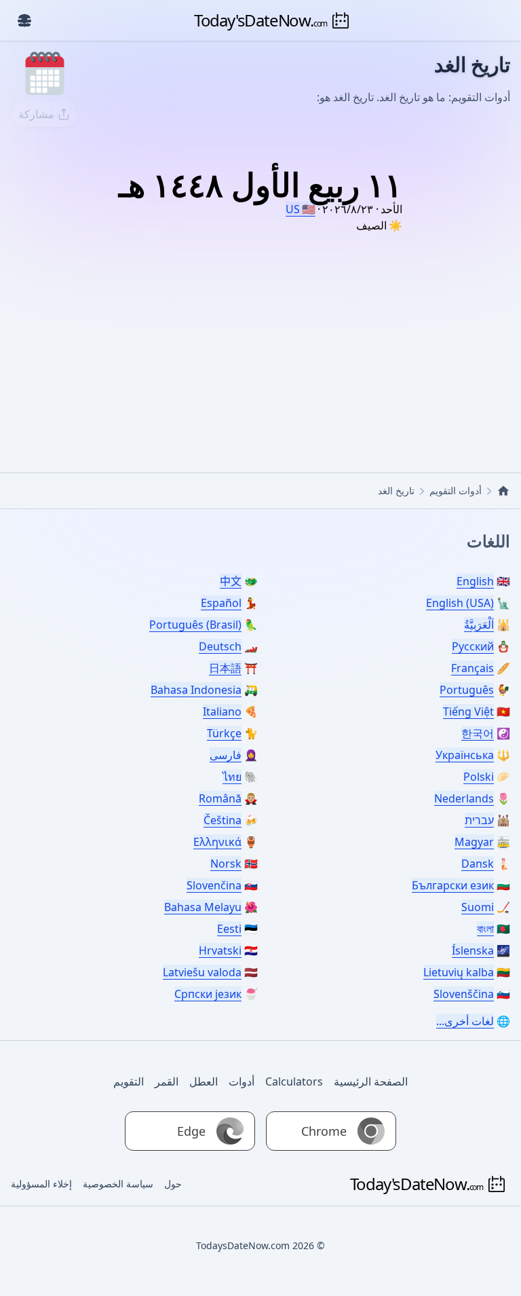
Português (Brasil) (195, 624)
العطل (203, 1081)
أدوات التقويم (455, 490)
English (475, 581)
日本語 (225, 668)
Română (220, 798)
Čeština (223, 820)
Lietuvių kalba (458, 972)
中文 (231, 581)
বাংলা (485, 928)
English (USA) (460, 602)
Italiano (222, 711)
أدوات (241, 1081)
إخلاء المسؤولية (41, 1183)
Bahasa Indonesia (196, 689)
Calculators (294, 1081)
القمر (166, 1081)
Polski (478, 776)
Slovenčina (214, 885)
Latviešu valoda (202, 972)
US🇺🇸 (300, 209)
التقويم (128, 1081)
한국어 (477, 733)
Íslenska (473, 950)
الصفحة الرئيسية (371, 1081)
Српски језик (208, 993)
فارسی (226, 754)
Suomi (477, 907)
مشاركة (36, 114)
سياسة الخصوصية (118, 1183)
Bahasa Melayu (203, 907)
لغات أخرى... (465, 1021)
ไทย (232, 776)
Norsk (226, 863)
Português (467, 689)
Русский (473, 646)
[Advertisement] (260, 337)
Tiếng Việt (468, 711)
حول (173, 1183)
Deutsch (220, 646)
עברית (479, 820)
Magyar (474, 841)
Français (472, 668)
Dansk (477, 863)
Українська (465, 754)
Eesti (229, 928)
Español (221, 602)
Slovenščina (463, 993)
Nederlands (464, 798)
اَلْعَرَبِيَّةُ (479, 624)
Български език (453, 885)
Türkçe (224, 733)
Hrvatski (220, 950)
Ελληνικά (217, 841)
